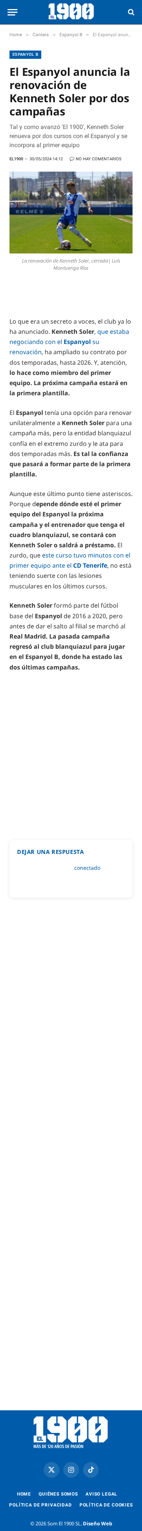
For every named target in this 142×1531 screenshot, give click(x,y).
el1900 (16, 159)
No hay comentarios (99, 159)
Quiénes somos (58, 1494)
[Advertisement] (71, 752)
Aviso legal (101, 1494)
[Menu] (12, 12)
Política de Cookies (106, 1505)
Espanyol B (25, 54)
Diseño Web (97, 1523)
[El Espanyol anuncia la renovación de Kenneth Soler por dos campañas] (71, 212)
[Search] (130, 12)
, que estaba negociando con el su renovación (69, 341)
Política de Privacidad (40, 1505)
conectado (87, 867)
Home (24, 1494)
